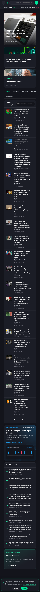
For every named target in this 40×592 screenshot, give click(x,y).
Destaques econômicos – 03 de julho (20, 520)
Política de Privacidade (29, 584)
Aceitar (24, 588)
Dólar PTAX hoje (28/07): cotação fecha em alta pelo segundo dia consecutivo (19, 513)
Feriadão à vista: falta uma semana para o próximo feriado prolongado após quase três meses (21, 144)
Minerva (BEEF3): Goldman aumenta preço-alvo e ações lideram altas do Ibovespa (20, 487)
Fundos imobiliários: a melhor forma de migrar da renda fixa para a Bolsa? (21, 504)
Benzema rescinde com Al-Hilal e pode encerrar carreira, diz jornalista (22, 373)
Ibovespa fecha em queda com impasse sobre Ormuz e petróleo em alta (21, 543)
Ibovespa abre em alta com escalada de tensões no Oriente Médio (20, 535)
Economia (16, 91)
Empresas (34, 91)
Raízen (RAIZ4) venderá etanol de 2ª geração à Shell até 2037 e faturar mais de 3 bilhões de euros (21, 471)
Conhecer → (12, 565)
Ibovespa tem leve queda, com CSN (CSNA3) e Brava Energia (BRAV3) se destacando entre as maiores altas (20, 496)
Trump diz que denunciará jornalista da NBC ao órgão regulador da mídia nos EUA (22, 317)
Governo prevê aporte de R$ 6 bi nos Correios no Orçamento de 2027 (22, 332)
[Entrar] (36, 3)
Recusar (16, 588)
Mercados (25, 91)
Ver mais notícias (20, 420)
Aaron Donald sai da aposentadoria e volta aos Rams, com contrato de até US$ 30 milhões (22, 177)
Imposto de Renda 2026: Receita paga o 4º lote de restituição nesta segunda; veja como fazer (21, 129)
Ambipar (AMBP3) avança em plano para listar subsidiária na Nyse (20, 479)
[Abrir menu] (3, 3)
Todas (8, 91)
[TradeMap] (7, 3)
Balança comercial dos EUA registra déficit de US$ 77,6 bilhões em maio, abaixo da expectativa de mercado (20, 527)
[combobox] (22, 3)
